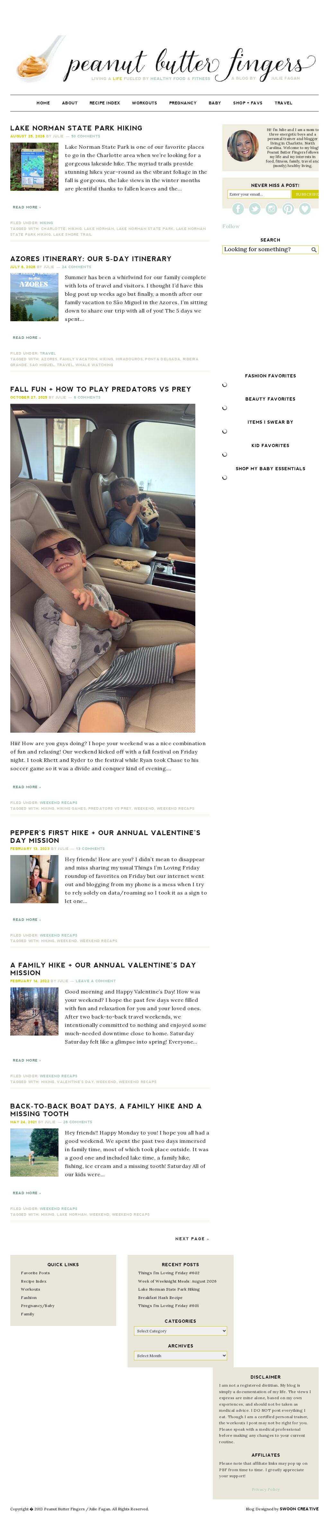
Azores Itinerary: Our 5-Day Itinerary (91, 259)
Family (27, 1313)
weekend (144, 809)
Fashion (29, 1297)
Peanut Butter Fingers (164, 60)
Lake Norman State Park (145, 229)
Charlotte (53, 229)
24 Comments (76, 267)
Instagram (273, 208)
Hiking (46, 223)
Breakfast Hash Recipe (160, 1297)
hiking (75, 229)
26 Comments (77, 1122)
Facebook (240, 208)
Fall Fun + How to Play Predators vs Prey (100, 389)
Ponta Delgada (162, 359)
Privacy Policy (266, 1489)
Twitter (256, 208)
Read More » (27, 207)
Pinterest (290, 208)
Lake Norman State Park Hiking (76, 128)
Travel (48, 353)
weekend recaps (175, 809)
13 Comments (90, 849)
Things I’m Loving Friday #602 (169, 1272)
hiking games (71, 809)
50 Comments (85, 136)
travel (65, 365)
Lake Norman (99, 229)
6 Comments (87, 397)
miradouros (129, 359)
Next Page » (192, 1239)
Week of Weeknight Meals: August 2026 (177, 1281)
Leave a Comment (96, 981)
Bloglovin (304, 208)
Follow (231, 226)
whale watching (94, 365)
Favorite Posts (35, 1272)
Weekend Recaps (58, 803)
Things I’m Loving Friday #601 (168, 1305)
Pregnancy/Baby (37, 1305)
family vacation (78, 359)
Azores (49, 359)
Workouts (30, 1289)
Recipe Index (33, 1281)
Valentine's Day (75, 1082)
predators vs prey (110, 809)
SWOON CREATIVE (299, 1509)
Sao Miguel (42, 365)
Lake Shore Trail (72, 235)
